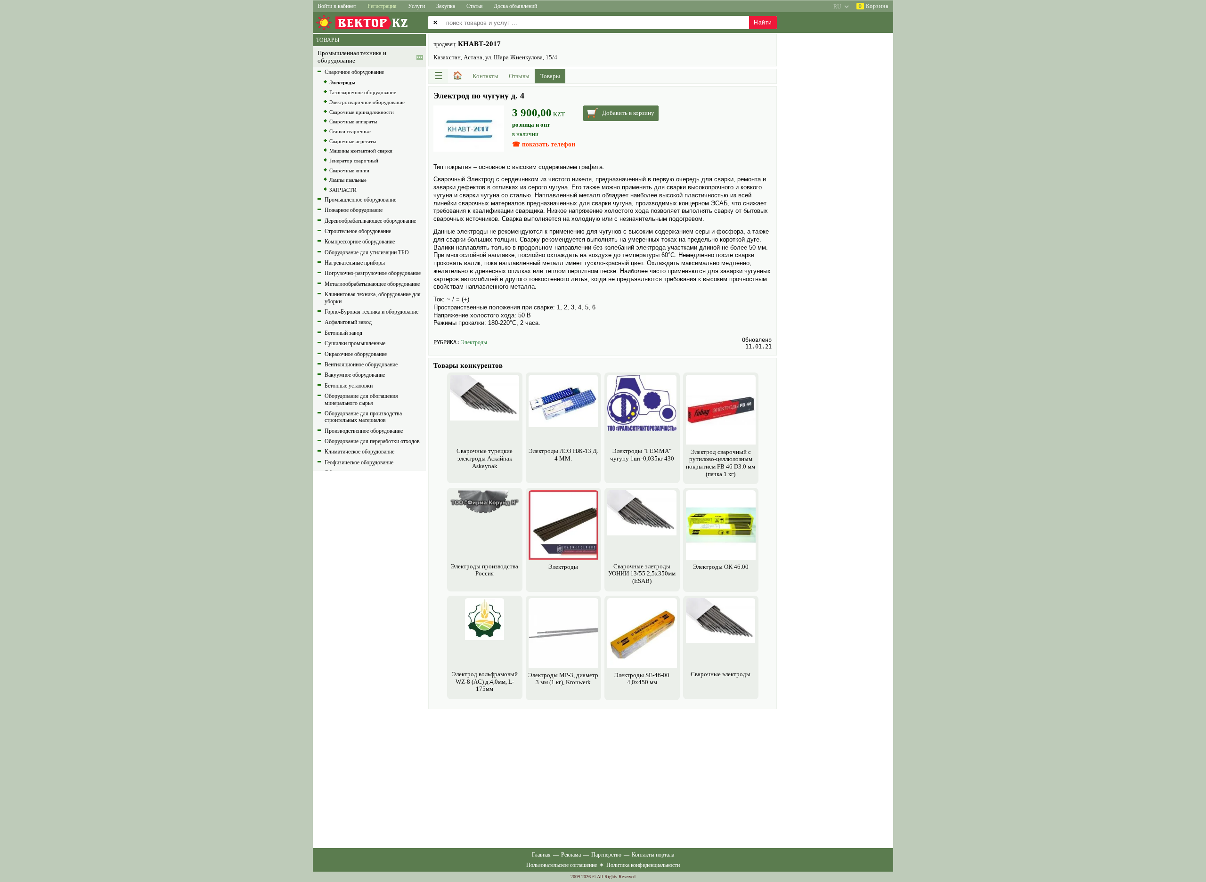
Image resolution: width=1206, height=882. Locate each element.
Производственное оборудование (364, 431)
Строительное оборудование (358, 231)
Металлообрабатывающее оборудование (372, 284)
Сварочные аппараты (353, 121)
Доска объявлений (515, 6)
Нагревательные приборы (355, 262)
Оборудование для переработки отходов (372, 441)
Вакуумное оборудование (355, 375)
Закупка (445, 6)
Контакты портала (653, 854)
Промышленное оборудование (360, 199)
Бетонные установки (349, 385)
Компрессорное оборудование (360, 241)
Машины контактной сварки (360, 151)
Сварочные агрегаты (352, 141)
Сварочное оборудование (354, 72)
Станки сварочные (350, 131)
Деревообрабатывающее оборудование (370, 221)
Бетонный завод (343, 333)
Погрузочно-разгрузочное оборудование (373, 273)
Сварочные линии (349, 170)
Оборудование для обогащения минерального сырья (361, 399)
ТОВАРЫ (327, 40)
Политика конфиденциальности (643, 865)
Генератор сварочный (353, 160)
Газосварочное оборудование (362, 92)
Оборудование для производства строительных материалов (363, 416)
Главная (541, 854)
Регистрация (382, 6)
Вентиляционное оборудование (361, 364)
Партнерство (606, 854)
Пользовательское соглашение (561, 865)
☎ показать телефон (543, 144)
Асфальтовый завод (348, 322)
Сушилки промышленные (355, 343)
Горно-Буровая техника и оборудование (371, 311)
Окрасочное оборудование (356, 354)
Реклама (571, 854)
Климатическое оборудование (359, 451)
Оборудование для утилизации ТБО (367, 252)
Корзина (873, 6)
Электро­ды (474, 342)
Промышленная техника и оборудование (352, 57)
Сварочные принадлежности (361, 112)
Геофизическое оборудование (359, 462)
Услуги (416, 6)
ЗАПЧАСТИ (343, 190)
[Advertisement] (602, 777)
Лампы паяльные (348, 180)
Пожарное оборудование (354, 210)
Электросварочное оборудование (367, 102)
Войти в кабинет (337, 6)
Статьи (474, 6)
